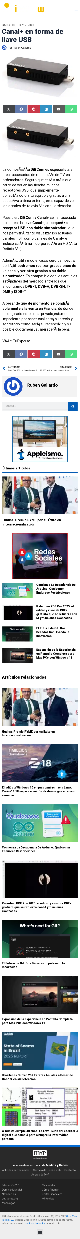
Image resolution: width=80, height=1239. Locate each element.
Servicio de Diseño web (47, 1170)
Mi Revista (48, 1198)
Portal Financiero (52, 1194)
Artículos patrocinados (16, 1170)
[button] (40, 1232)
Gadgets (8, 25)
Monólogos (8, 1202)
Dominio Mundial (12, 1189)
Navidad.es (9, 1194)
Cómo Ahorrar (50, 1189)
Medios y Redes (57, 1165)
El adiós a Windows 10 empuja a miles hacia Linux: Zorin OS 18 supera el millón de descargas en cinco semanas (38, 791)
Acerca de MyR (40, 1174)
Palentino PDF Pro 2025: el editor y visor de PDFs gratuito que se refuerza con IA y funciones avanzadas (56, 612)
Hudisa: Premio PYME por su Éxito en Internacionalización (28, 733)
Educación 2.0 (10, 1185)
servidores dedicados (34, 1223)
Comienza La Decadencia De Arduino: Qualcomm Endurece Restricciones (56, 588)
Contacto (70, 1170)
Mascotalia (48, 1185)
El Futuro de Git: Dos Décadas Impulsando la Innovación (52, 632)
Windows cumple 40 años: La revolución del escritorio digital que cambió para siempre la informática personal (40, 1135)
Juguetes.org (10, 1198)
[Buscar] (73, 406)
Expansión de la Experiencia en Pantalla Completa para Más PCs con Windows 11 (56, 653)
